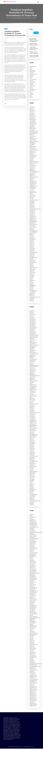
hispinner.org (32, 164)
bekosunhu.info (32, 256)
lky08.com (31, 193)
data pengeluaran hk (33, 89)
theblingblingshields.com (34, 590)
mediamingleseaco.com (34, 230)
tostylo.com (32, 559)
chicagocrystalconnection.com (35, 297)
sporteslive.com (32, 589)
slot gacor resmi (16, 721)
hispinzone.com (32, 147)
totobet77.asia (32, 684)
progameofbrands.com (33, 133)
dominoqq (31, 93)
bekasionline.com (32, 115)
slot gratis (31, 86)
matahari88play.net (33, 576)
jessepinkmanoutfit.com (34, 548)
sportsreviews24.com (33, 607)
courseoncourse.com (33, 525)
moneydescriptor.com (33, 578)
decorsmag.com (32, 129)
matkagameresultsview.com (34, 161)
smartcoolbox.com (33, 673)
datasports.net (32, 597)
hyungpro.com (32, 585)
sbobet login (17, 736)
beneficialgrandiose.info (34, 257)
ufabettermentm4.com (33, 689)
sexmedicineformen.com (34, 670)
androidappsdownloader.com (34, 171)
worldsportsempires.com (34, 633)
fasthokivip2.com (32, 567)
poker (30, 91)
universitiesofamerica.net (34, 132)
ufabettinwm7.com (33, 691)
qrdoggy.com (32, 620)
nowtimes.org (32, 274)
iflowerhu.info (32, 295)
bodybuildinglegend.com (34, 221)
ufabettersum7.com (33, 690)
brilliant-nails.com (32, 222)
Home (8, 17)
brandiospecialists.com (33, 155)
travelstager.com (32, 212)
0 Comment (6, 38)
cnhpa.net (31, 629)
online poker (11, 731)
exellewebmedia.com (33, 541)
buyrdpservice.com (33, 556)
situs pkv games (32, 81)
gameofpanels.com (33, 170)
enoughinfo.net (32, 280)
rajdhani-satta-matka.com (34, 177)
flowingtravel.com (33, 152)
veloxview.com (32, 702)
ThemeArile (32, 746)
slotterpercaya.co (32, 672)
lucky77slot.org (32, 610)
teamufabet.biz (32, 125)
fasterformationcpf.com (34, 552)
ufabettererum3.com (33, 687)
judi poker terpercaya (33, 74)
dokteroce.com (32, 225)
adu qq (31, 68)
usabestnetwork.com (33, 547)
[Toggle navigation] (38, 2)
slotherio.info (32, 266)
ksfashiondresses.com (33, 626)
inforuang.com (32, 201)
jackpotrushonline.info (33, 536)
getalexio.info (32, 643)
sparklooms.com (32, 677)
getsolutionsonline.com (33, 162)
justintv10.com (32, 228)
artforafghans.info (33, 239)
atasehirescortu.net (33, 598)
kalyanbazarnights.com (33, 148)
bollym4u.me (32, 284)
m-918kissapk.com (33, 291)
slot (5, 103)
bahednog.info (32, 528)
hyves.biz (31, 279)
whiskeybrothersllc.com (33, 704)
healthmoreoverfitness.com (34, 141)
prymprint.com (32, 645)
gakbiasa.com (32, 294)
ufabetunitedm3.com (33, 694)
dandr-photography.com (34, 224)
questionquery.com (33, 220)
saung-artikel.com (33, 566)
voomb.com (32, 603)
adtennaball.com (32, 157)
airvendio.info (32, 240)
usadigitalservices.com (33, 185)
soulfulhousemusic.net (33, 676)
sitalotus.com (32, 630)
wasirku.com (32, 234)
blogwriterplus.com (33, 520)
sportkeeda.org (32, 647)
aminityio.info (32, 245)
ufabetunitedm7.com (33, 695)
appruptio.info (32, 300)
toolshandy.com (32, 211)
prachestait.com (32, 238)
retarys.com (32, 551)
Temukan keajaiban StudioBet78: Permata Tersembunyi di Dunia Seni (23, 17)
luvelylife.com (32, 203)
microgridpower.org (33, 657)
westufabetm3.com (33, 703)
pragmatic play (18, 724)
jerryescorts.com (32, 601)
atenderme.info (32, 253)
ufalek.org (31, 615)
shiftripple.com (32, 671)
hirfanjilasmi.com (32, 653)
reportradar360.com (33, 216)
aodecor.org (32, 271)
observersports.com (33, 569)
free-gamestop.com (33, 542)
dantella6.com (32, 145)
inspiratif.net (32, 109)
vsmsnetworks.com (33, 110)
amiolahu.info (32, 247)
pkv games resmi (32, 83)
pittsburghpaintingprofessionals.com (36, 663)
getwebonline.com (33, 191)
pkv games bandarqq (16, 730)
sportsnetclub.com (33, 561)
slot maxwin (6, 725)
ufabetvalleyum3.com (33, 700)
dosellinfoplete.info (33, 259)
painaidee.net (32, 580)
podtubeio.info (32, 261)
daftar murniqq (16, 729)
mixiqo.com (31, 658)
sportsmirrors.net (32, 596)
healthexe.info (32, 242)
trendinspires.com (33, 214)
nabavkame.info (32, 293)
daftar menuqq (10, 729)
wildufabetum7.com (33, 705)
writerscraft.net (32, 178)
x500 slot (9, 726)
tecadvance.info (32, 244)
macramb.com (32, 205)
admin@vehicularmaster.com (10, 37)
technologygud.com (33, 621)
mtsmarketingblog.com (33, 231)
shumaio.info (32, 265)
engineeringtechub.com (33, 599)
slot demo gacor (32, 70)
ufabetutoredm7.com (33, 699)
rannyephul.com (32, 215)
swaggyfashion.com (33, 217)
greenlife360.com (32, 118)
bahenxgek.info (32, 529)
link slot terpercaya (33, 66)
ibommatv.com (32, 113)
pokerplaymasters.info (33, 524)
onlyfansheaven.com (33, 192)
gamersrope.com (32, 539)
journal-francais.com (33, 226)
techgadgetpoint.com (33, 605)
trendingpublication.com (34, 686)
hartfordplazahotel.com (33, 290)
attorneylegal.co (32, 602)
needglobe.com (32, 659)
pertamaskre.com (33, 530)
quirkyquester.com (33, 668)
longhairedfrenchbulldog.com (34, 573)
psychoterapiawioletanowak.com (35, 666)
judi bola (4, 738)
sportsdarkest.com (33, 582)
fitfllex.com (31, 198)
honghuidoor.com (33, 151)
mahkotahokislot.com (33, 612)
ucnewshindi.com (32, 537)
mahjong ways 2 (9, 727)
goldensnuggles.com (33, 553)
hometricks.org (32, 654)
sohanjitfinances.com (33, 675)
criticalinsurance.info (33, 165)
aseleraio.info (32, 638)
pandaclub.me (32, 286)
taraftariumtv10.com (33, 219)
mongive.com (32, 160)
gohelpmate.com (32, 175)
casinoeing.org (32, 275)
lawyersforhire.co (32, 574)
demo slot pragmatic (12, 725)
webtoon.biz (32, 583)
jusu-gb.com (32, 518)
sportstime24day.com (33, 588)
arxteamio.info (32, 642)
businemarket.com (33, 575)
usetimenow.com (32, 173)
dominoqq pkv (5, 718)
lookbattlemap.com (33, 555)
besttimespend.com (33, 648)
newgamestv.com (33, 593)
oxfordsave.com (32, 564)
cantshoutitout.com (33, 119)
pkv (14, 717)
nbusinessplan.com (33, 116)
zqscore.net (31, 636)
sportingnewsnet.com (33, 587)
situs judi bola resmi (10, 738)
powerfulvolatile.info (33, 262)
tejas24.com (32, 235)
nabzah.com (32, 159)
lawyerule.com (32, 229)
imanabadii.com (32, 298)
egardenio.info (32, 640)
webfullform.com (32, 127)
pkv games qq (16, 732)
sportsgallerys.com (33, 594)
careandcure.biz (32, 649)
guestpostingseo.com (33, 521)
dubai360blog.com (33, 608)
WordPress (21, 746)
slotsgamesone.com (33, 146)
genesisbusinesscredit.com (34, 403)
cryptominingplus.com (33, 570)
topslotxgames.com (33, 142)
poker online (32, 75)
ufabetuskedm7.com (33, 696)
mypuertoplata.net (33, 122)
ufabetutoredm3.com (33, 698)
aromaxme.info (32, 251)
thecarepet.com (32, 519)
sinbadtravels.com (33, 543)
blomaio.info (32, 258)
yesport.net (31, 557)
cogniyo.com (32, 650)
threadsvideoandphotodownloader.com (36, 532)
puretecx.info (32, 243)
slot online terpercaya (33, 79)
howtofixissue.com (33, 124)
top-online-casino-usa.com (34, 150)
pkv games (31, 94)
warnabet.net (32, 282)
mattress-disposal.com (33, 616)
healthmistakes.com (33, 625)
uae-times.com (32, 106)
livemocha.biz (32, 276)
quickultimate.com (33, 667)
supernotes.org (32, 631)
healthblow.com (32, 174)
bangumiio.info (32, 254)
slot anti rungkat (12, 724)
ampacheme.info (32, 248)
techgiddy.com (32, 533)
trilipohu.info (32, 299)
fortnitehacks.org (32, 268)
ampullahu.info (32, 249)
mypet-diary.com (32, 206)
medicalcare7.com (33, 156)
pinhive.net (31, 281)
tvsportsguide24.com (33, 606)
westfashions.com (33, 210)
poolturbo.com (32, 237)
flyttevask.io (32, 288)
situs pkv (31, 67)
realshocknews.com (33, 622)
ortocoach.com (32, 661)
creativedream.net (33, 188)
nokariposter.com (33, 166)
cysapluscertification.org (34, 267)
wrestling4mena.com (33, 182)
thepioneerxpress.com (33, 123)
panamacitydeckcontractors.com (35, 208)
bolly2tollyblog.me (33, 285)
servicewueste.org (33, 136)
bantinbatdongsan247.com (34, 527)
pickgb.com (31, 624)
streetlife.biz (32, 277)
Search (31, 29)
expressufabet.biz (32, 120)
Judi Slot (6, 28)
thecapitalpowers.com (33, 680)
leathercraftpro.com (33, 656)
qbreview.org (32, 134)
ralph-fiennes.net (32, 194)
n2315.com (31, 189)
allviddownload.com (33, 128)
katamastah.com (32, 635)
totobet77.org (32, 685)
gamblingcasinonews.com (34, 131)
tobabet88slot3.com (33, 681)
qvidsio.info (31, 263)
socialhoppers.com (33, 187)
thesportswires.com (33, 584)
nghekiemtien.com (33, 233)
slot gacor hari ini (6, 722)
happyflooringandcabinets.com (35, 617)
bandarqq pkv (10, 721)
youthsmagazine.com (33, 579)
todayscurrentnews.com (34, 682)
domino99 (31, 80)
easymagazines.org (33, 652)
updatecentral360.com (33, 634)
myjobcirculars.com (33, 139)
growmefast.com (32, 611)
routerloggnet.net (32, 143)
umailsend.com (32, 550)
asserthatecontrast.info (33, 252)
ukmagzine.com (32, 544)
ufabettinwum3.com (33, 693)
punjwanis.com (32, 514)
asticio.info (31, 639)
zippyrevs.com (32, 137)
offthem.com (32, 111)
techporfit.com (32, 114)
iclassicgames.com (33, 565)
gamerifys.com (32, 108)
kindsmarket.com (32, 202)
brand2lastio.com (32, 184)
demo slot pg (32, 90)
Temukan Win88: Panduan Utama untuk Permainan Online (34, 48)
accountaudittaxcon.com (34, 644)
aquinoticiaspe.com (33, 571)
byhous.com (32, 289)
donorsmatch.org (32, 272)
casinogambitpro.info (33, 523)
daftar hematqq (6, 730)
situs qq (31, 77)
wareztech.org (32, 546)
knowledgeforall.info (33, 183)
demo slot (31, 88)
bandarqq (31, 76)
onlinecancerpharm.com (34, 613)
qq (19, 734)
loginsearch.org (32, 270)
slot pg (7, 724)
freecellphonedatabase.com (34, 538)
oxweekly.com (32, 207)
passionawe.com (32, 662)
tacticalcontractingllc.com (34, 679)
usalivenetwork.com (33, 534)
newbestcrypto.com (33, 562)
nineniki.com (32, 154)
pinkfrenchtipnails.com (33, 592)
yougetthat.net (32, 560)
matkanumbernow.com (33, 138)
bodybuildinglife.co (33, 619)
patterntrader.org (32, 627)
